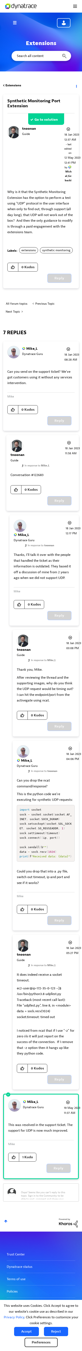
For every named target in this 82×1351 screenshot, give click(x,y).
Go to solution (46, 120)
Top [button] (6, 1221)
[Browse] (17, 22)
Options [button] (76, 85)
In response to (37, 465)
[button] (26, 1331)
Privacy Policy (14, 1317)
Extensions (13, 85)
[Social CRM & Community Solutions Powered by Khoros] (68, 1222)
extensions (28, 250)
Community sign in (63, 22)
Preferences (41, 1342)
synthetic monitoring (56, 250)
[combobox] (41, 56)
